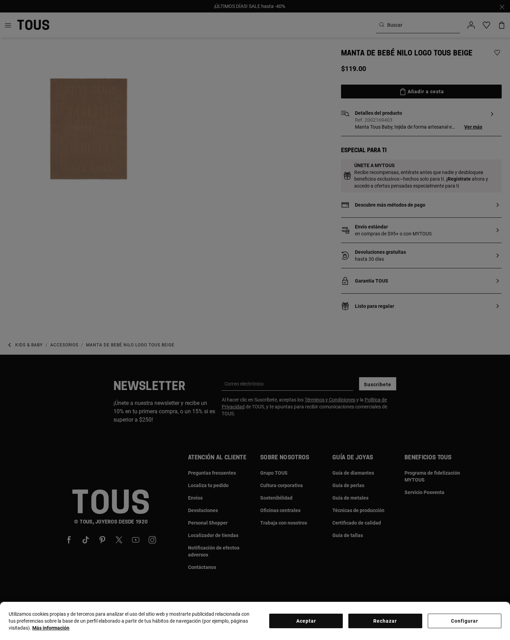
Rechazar (385, 621)
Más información (50, 628)
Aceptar (306, 621)
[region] (255, 621)
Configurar (464, 621)
